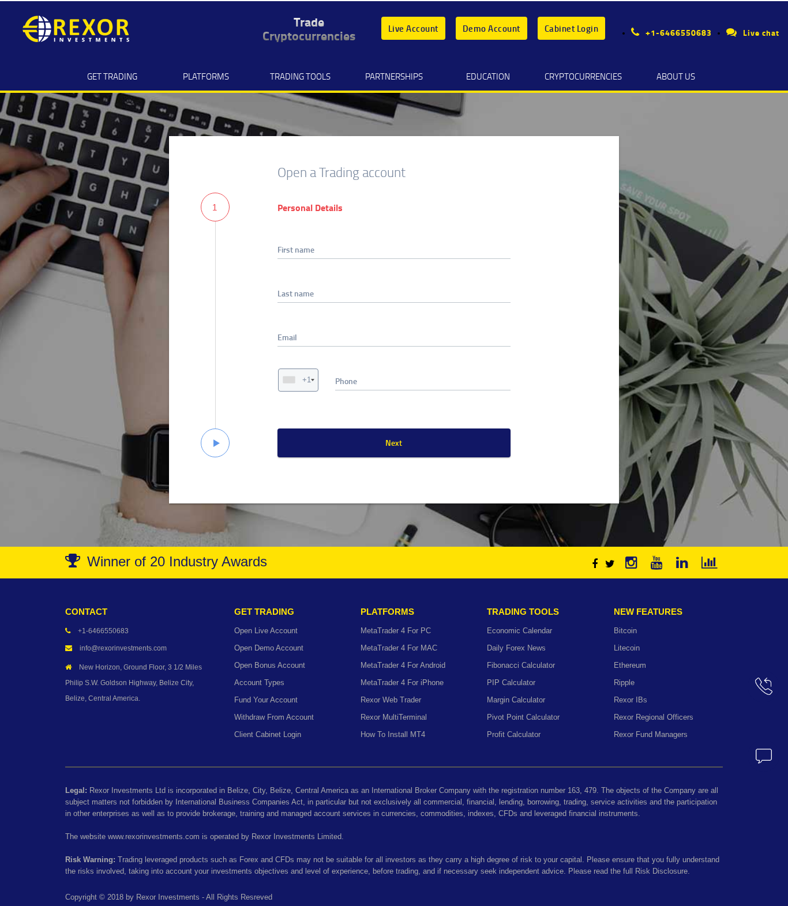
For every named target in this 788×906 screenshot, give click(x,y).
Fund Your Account (266, 700)
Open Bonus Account (269, 665)
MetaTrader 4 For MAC (399, 648)
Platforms (206, 76)
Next (393, 442)
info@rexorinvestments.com (123, 648)
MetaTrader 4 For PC (396, 630)
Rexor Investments (168, 897)
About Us (675, 76)
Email (287, 337)
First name (295, 250)
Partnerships (394, 76)
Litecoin (627, 648)
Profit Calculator (514, 734)
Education (488, 76)
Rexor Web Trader (391, 700)
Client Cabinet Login (267, 734)
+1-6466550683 (679, 33)
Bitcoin (625, 630)
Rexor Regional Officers (653, 717)
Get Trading (112, 76)
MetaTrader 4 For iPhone (402, 682)
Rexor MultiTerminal (394, 717)
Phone (346, 381)
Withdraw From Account (274, 717)
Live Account (413, 28)
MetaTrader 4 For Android (403, 665)
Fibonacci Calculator (521, 665)
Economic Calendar (519, 630)
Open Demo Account (268, 648)
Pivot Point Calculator (523, 717)
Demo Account (491, 28)
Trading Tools (300, 76)
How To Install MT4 (393, 734)
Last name (295, 293)
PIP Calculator (511, 682)
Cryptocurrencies (583, 76)
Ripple (624, 682)
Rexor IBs (630, 700)
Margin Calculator (516, 700)
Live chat (761, 33)
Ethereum (630, 665)
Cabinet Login (572, 28)
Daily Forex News (516, 648)
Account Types (259, 682)
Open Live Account (266, 630)
